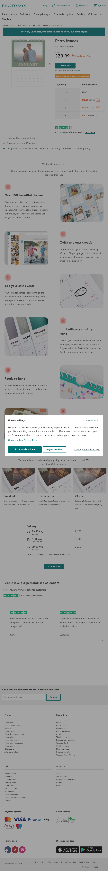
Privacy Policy (31, 440)
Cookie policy (15, 440)
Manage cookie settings (87, 449)
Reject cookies (54, 449)
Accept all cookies (25, 449)
